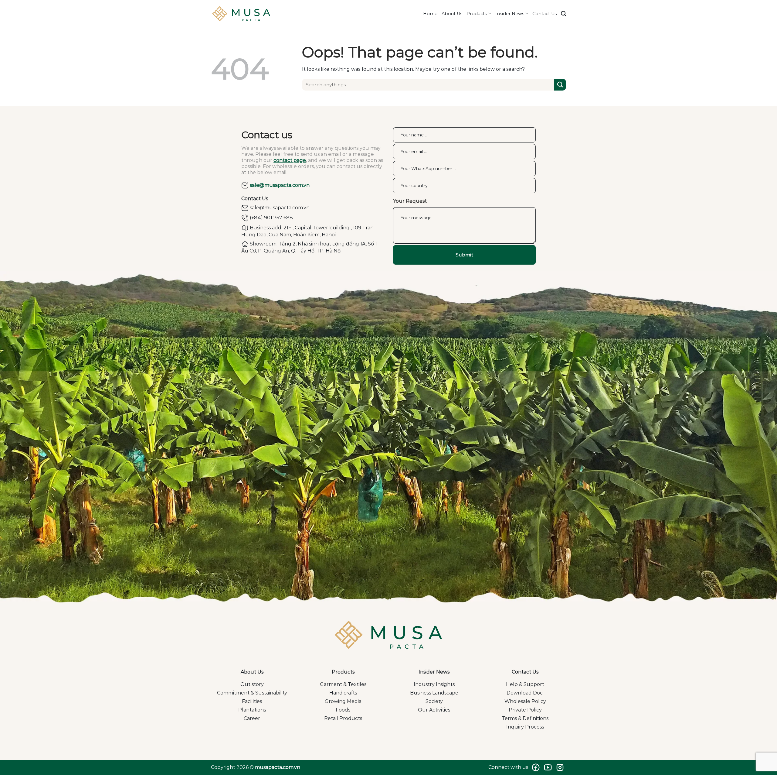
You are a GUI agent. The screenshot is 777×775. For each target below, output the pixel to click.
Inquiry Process (525, 727)
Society (434, 701)
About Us (452, 13)
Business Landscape (434, 693)
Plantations (252, 710)
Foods (343, 710)
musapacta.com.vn (277, 767)
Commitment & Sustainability (252, 693)
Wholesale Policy (525, 701)
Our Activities (434, 710)
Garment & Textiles (343, 684)
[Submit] (560, 85)
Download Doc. (525, 693)
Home (430, 13)
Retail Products (343, 718)
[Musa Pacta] (241, 13)
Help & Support (525, 684)
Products (477, 13)
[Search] (563, 14)
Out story (252, 684)
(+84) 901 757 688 (271, 218)
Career (252, 718)
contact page (289, 160)
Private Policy (525, 710)
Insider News (509, 13)
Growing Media (343, 701)
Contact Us (544, 13)
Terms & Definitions (525, 718)
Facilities (252, 701)
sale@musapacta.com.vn (279, 185)
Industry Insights (434, 684)
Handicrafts (343, 693)
